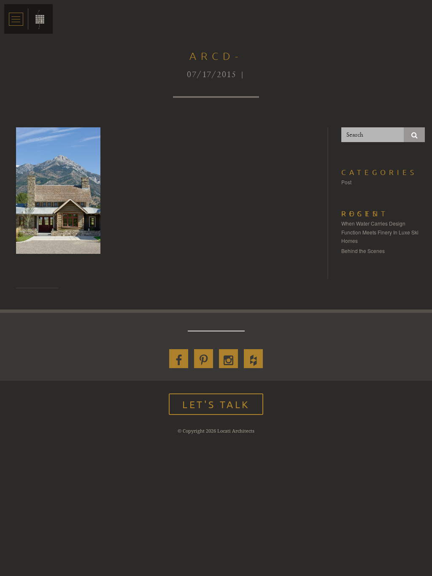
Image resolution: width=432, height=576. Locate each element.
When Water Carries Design (373, 223)
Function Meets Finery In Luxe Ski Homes (379, 236)
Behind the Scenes (363, 250)
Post (346, 182)
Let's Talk (216, 404)
